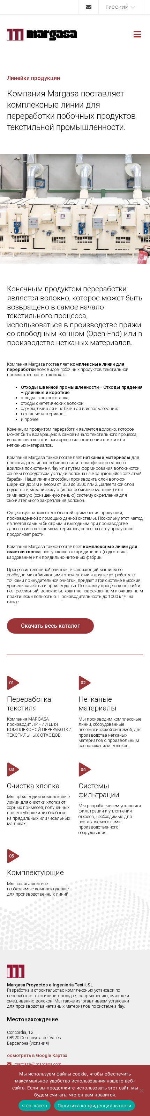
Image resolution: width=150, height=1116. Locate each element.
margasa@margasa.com (37, 1064)
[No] (141, 1090)
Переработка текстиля (29, 704)
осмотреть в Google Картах (37, 1055)
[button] (120, 7)
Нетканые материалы (97, 704)
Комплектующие (35, 872)
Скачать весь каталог (50, 625)
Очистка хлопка (33, 786)
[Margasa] (42, 35)
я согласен (34, 1105)
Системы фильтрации (98, 790)
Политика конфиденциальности (95, 1105)
